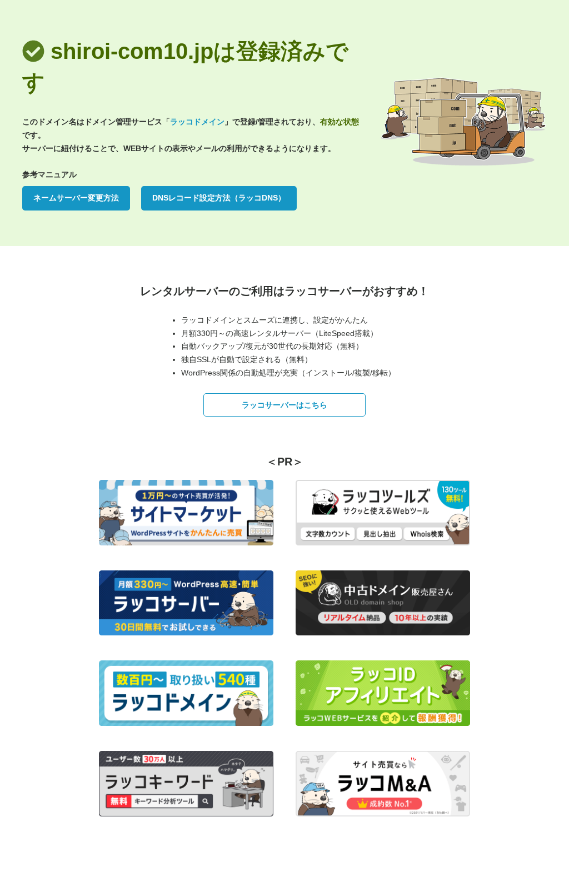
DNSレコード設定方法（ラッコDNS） (219, 197)
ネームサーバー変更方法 (76, 197)
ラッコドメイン (197, 121)
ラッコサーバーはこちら (284, 404)
